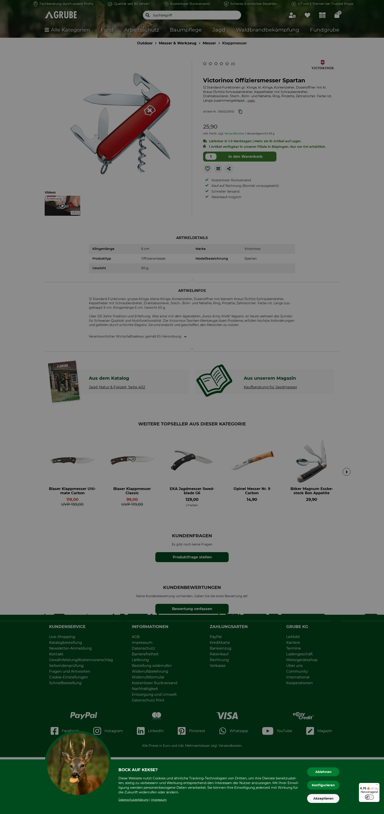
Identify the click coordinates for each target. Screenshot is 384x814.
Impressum (159, 799)
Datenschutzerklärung (133, 799)
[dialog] (192, 407)
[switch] (369, 797)
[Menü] (377, 785)
